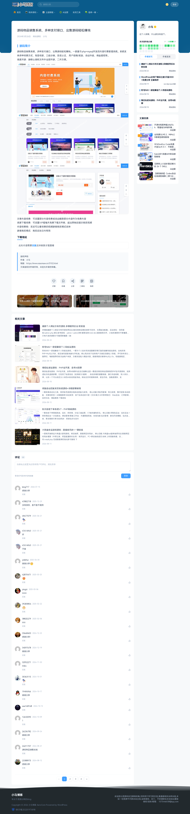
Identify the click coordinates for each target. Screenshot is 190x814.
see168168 (27, 706)
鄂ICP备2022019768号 (25, 809)
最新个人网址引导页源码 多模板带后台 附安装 (158, 65)
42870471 (26, 574)
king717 (25, 487)
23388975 (26, 760)
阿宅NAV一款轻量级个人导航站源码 (156, 90)
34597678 (26, 647)
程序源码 (32, 12)
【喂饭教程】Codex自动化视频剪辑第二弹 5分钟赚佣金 (165, 174)
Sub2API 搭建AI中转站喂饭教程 (165, 155)
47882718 (26, 501)
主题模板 (49, 12)
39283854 (26, 603)
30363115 (26, 676)
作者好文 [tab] (149, 56)
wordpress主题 (170, 84)
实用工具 (77, 12)
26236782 (26, 731)
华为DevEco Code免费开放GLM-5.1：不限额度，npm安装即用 (164, 145)
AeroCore (41, 805)
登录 (174, 4)
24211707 (26, 746)
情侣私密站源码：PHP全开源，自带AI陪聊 (158, 101)
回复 (23, 494)
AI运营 (65, 12)
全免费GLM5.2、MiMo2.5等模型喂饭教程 (164, 135)
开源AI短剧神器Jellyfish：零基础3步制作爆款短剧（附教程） (164, 126)
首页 (19, 12)
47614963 (26, 530)
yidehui (25, 560)
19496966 (26, 691)
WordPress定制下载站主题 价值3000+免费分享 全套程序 (157, 78)
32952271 (26, 662)
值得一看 (92, 12)
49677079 (26, 516)
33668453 (26, 633)
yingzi (24, 589)
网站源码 (37, 36)
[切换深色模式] (167, 4)
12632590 (26, 717)
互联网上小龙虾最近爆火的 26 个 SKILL (165, 165)
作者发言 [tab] (167, 56)
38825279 (26, 618)
